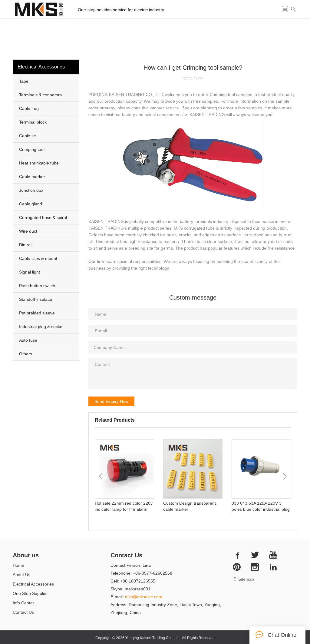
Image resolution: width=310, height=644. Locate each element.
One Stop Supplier (30, 593)
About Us (21, 574)
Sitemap (245, 579)
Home (18, 565)
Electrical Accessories (33, 584)
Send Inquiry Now (111, 401)
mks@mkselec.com (143, 596)
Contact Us (23, 612)
